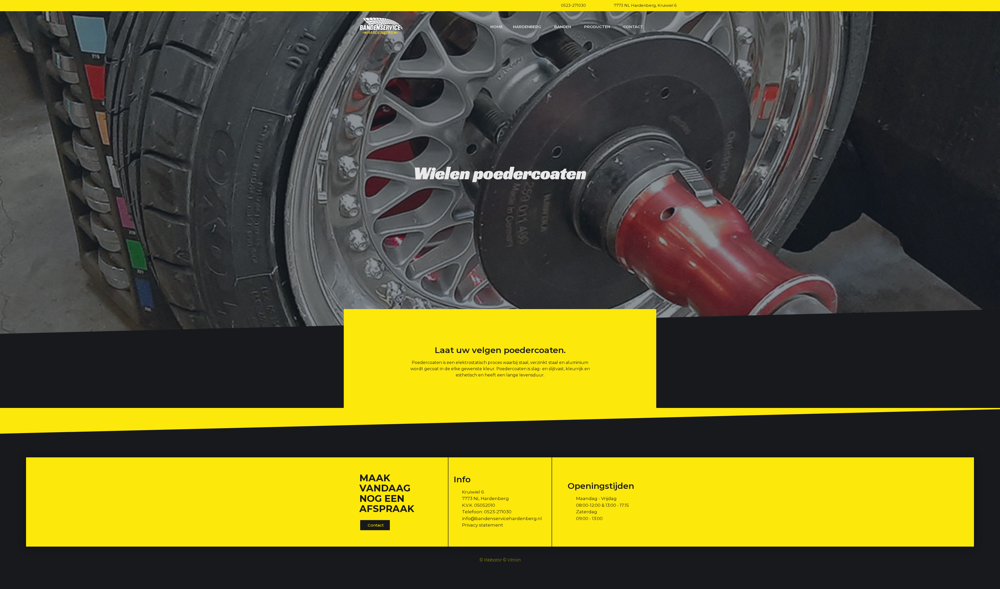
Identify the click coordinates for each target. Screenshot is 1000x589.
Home (496, 26)
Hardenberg (527, 26)
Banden (562, 26)
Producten (597, 26)
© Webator (490, 560)
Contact (633, 26)
